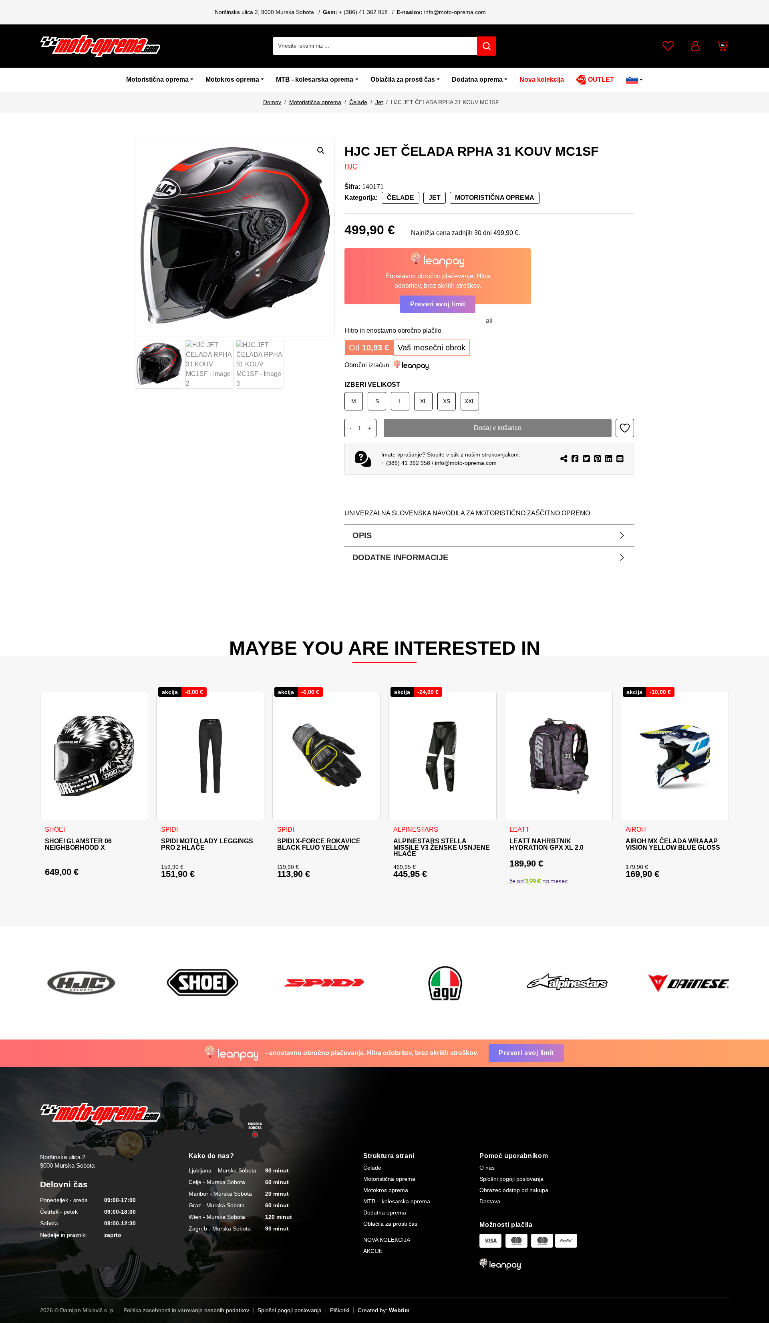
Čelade (358, 102)
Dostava (489, 1201)
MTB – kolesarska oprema (396, 1201)
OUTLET (601, 79)
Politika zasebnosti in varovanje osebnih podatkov (186, 1310)
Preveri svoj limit (437, 304)
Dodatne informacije (400, 557)
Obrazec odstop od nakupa (513, 1190)
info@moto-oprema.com (455, 12)
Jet (379, 102)
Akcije (372, 1251)
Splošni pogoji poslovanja (511, 1179)
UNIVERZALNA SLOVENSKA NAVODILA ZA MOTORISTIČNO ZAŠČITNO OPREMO (467, 513)
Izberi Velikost (372, 384)
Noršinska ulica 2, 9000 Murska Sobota (264, 12)
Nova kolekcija (541, 79)
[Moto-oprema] (100, 46)
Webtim (399, 1310)
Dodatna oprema (477, 79)
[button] (321, 150)
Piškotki (339, 1310)
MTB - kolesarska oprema (314, 79)
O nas (487, 1167)
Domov (272, 102)
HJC (350, 166)
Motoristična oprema (157, 79)
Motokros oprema (232, 79)
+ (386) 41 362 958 (363, 12)
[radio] (353, 401)
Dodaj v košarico (497, 427)
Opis (362, 535)
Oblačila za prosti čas (402, 79)
